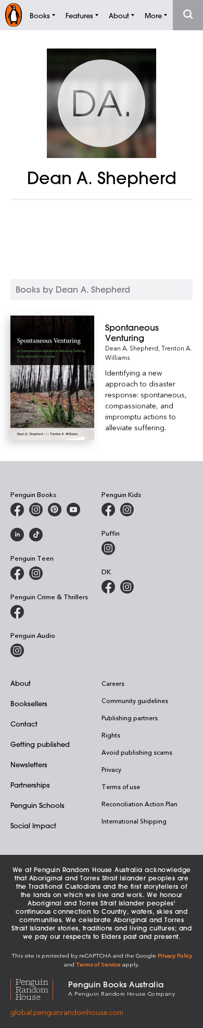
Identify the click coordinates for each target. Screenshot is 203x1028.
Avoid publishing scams (137, 752)
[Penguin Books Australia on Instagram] (36, 509)
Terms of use (121, 786)
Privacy (111, 769)
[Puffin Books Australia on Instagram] (108, 548)
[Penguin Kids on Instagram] (127, 509)
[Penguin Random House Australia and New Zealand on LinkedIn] (17, 534)
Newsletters (28, 764)
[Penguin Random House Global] (39, 988)
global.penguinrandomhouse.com (66, 1012)
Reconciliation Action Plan (139, 803)
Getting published (40, 744)
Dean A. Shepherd (131, 348)
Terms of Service (98, 964)
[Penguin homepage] (13, 15)
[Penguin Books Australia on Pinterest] (54, 509)
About (20, 683)
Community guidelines (135, 700)
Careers (113, 683)
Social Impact (33, 825)
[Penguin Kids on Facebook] (108, 509)
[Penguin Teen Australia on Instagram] (36, 573)
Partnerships (30, 784)
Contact (23, 723)
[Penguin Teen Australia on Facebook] (17, 573)
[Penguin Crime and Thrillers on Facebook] (17, 612)
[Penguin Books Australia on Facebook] (17, 509)
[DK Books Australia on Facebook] (108, 587)
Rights (111, 735)
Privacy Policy (175, 955)
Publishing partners (130, 717)
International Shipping (134, 821)
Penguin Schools (37, 805)
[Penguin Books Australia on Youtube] (73, 509)
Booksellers (28, 703)
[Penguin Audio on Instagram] (17, 650)
